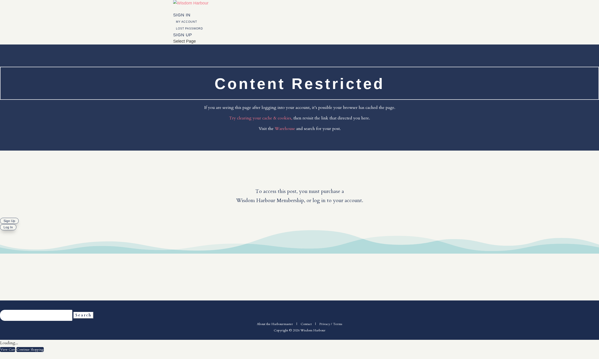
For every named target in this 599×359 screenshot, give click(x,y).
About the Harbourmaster (275, 324)
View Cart (7, 349)
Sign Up (182, 35)
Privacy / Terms (330, 324)
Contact (306, 324)
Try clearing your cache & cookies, (260, 118)
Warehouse (285, 129)
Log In (8, 227)
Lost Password (189, 28)
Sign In (181, 15)
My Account (186, 21)
